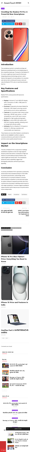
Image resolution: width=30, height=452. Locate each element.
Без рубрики (14, 400)
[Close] (7, 428)
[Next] (6, 390)
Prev (3, 338)
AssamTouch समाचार (12, 3)
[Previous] (3, 390)
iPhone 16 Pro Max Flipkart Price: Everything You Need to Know (14, 259)
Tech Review (24, 194)
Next (7, 338)
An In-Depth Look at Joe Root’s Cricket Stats (21, 441)
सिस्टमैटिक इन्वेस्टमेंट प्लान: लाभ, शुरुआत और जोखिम (15, 412)
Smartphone (16, 194)
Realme (9, 194)
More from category (7, 229)
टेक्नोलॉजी (2, 8)
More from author (16, 228)
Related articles (6, 228)
